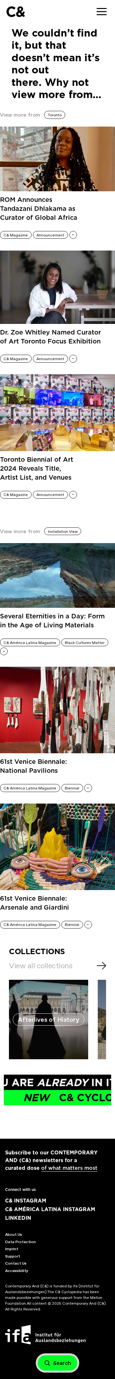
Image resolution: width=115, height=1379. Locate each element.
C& (15, 12)
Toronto (55, 115)
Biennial (72, 788)
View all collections (40, 966)
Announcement (50, 235)
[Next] (101, 966)
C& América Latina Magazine (30, 642)
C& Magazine (16, 235)
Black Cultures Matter (84, 642)
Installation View (63, 531)
